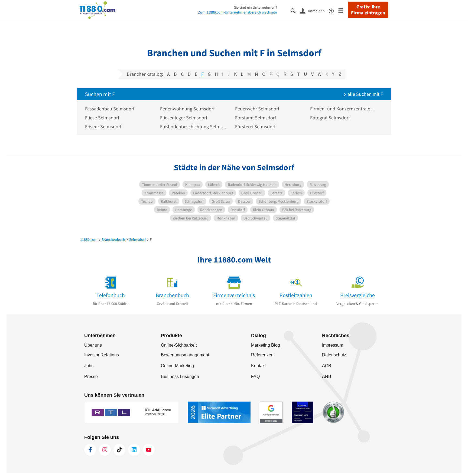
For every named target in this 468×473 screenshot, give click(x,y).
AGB (326, 365)
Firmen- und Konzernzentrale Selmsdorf (343, 109)
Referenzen (262, 355)
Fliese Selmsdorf (102, 117)
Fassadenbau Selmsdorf (109, 109)
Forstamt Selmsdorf (255, 117)
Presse (91, 376)
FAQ (255, 376)
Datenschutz (334, 355)
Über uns (93, 345)
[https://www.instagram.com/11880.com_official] (105, 450)
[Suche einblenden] (295, 10)
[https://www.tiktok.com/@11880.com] (119, 450)
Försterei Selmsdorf (255, 126)
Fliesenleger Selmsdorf (183, 117)
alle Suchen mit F (364, 94)
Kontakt (258, 365)
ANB (326, 376)
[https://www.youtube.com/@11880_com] (149, 450)
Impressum (332, 345)
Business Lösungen (180, 376)
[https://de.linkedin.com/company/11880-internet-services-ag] (134, 450)
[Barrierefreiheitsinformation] (333, 10)
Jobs (88, 365)
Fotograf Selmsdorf (330, 117)
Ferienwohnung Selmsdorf (187, 109)
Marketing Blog (265, 345)
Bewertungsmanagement (185, 355)
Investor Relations (101, 355)
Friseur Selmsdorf (103, 126)
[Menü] (343, 10)
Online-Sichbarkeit (179, 345)
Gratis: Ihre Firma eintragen (368, 10)
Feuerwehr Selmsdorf (257, 109)
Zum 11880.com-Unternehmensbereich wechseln (237, 12)
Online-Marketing (177, 365)
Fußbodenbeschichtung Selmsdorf (193, 126)
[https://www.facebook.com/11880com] (90, 450)
